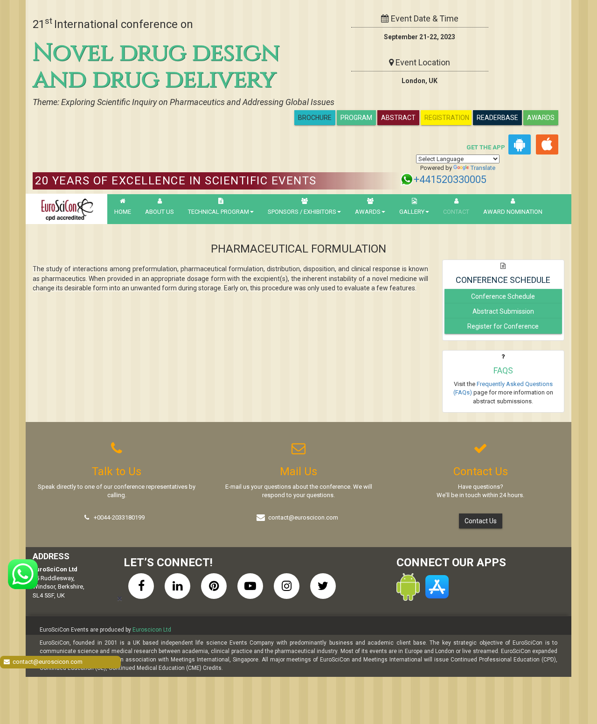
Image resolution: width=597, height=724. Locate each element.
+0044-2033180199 (119, 517)
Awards (541, 117)
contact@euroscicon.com (303, 517)
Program (356, 117)
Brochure (315, 117)
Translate (483, 167)
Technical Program (218, 211)
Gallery (411, 211)
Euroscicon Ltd (151, 629)
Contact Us (481, 521)
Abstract (398, 117)
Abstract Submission (503, 311)
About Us (159, 211)
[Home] (66, 209)
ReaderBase (497, 117)
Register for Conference (503, 326)
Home (122, 211)
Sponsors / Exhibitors (302, 211)
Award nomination (512, 211)
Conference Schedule (503, 296)
